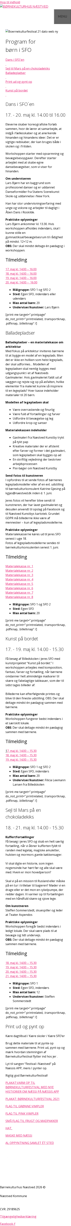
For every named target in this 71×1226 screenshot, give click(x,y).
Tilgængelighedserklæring (18, 1216)
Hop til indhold (10, 2)
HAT (8, 1128)
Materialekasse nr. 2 (19, 571)
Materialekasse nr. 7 (19, 593)
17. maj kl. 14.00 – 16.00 (21, 269)
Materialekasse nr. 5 (19, 584)
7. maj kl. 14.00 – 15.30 (22, 751)
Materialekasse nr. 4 (19, 579)
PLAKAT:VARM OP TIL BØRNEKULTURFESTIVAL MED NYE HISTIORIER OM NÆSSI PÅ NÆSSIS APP (32, 1087)
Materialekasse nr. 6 (19, 588)
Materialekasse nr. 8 (19, 597)
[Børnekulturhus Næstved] (24, 7)
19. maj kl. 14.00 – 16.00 (21, 278)
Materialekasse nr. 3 (19, 575)
